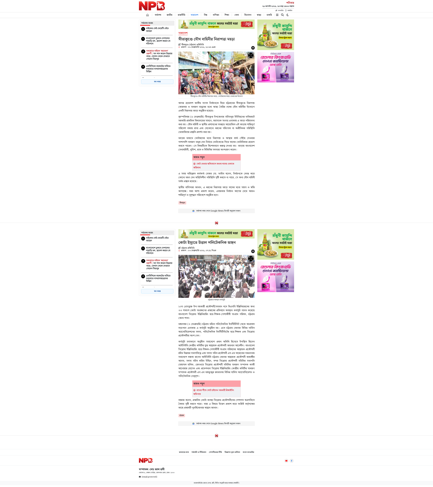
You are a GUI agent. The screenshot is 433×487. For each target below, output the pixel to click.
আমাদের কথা (184, 452)
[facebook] (291, 461)
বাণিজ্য (216, 15)
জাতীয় (169, 15)
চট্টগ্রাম (182, 415)
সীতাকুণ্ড (182, 202)
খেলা (237, 15)
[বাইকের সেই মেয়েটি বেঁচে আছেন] (157, 30)
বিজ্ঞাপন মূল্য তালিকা (232, 452)
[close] (282, 15)
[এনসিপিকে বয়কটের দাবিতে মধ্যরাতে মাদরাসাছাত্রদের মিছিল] (157, 69)
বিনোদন (247, 15)
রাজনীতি (181, 15)
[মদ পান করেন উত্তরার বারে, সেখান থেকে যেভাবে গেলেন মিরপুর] (157, 55)
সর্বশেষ (158, 15)
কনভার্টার (280, 10)
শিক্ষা (227, 15)
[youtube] (286, 461)
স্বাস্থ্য (259, 15)
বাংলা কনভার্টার (248, 452)
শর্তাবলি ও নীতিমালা (199, 452)
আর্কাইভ (289, 10)
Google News (217, 210)
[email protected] (149, 477)
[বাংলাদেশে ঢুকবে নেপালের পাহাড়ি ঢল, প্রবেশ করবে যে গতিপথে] (157, 41)
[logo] (145, 460)
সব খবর (157, 81)
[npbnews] (152, 6)
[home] (147, 15)
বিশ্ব (205, 15)
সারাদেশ (194, 15)
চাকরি (269, 15)
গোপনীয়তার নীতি (215, 452)
